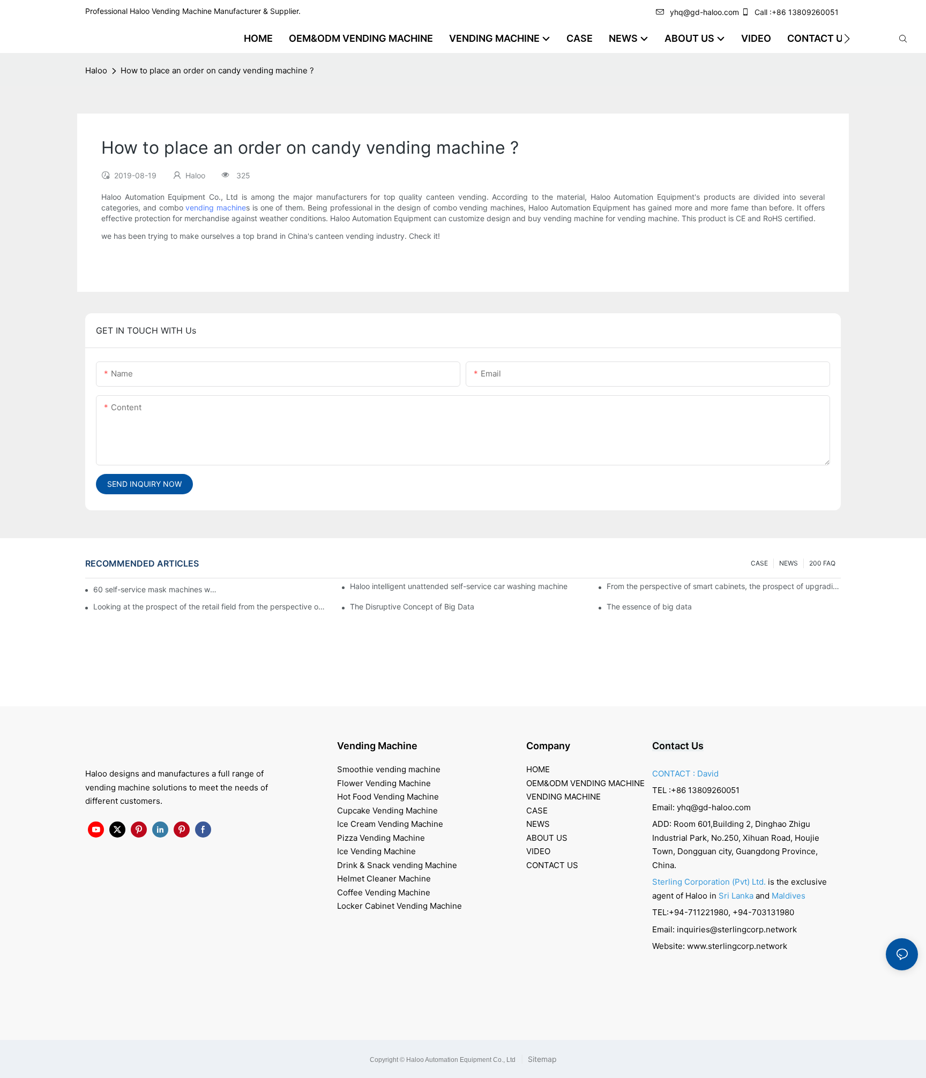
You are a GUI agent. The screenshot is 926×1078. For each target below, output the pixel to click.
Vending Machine (377, 745)
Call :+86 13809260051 (796, 12)
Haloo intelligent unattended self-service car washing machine (458, 586)
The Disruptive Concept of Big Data (412, 606)
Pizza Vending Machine (381, 838)
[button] (847, 38)
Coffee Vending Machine (383, 892)
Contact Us (678, 745)
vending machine (215, 207)
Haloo (96, 70)
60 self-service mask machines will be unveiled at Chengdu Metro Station (155, 589)
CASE (759, 563)
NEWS (788, 563)
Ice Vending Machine (376, 851)
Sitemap (541, 1059)
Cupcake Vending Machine (387, 810)
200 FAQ (822, 563)
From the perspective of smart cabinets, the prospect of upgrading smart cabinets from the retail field (724, 586)
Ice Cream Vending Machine (390, 824)
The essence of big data (649, 606)
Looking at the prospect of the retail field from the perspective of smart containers (210, 606)
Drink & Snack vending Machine (397, 865)
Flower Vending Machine (384, 783)
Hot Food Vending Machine (388, 796)
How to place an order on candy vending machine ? (217, 70)
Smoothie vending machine (388, 769)
